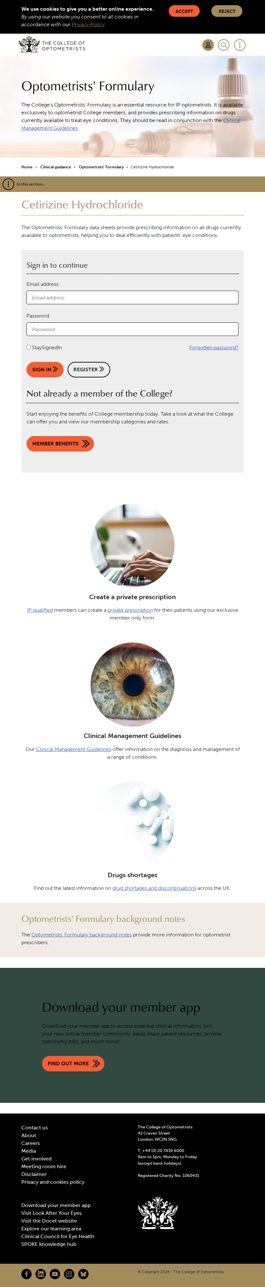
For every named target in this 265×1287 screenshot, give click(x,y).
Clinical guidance (55, 167)
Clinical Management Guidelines (73, 749)
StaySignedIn (47, 347)
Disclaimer (34, 1174)
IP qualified (40, 610)
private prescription (130, 610)
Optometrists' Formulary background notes (81, 935)
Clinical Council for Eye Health (57, 1236)
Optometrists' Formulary (101, 167)
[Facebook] (26, 1274)
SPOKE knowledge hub (49, 1244)
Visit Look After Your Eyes (51, 1213)
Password (37, 316)
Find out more (68, 1063)
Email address (42, 284)
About (28, 1135)
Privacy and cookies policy (52, 1182)
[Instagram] (69, 1274)
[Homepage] (52, 44)
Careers (30, 1143)
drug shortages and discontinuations (154, 888)
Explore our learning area (51, 1228)
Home (27, 167)
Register (86, 369)
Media (28, 1151)
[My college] (208, 45)
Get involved (36, 1159)
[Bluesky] (83, 1274)
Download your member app (56, 1205)
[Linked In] (41, 1274)
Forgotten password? (213, 347)
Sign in (42, 369)
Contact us (34, 1128)
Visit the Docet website (49, 1221)
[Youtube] (55, 1274)
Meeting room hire (43, 1166)
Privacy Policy (88, 24)
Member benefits (55, 444)
